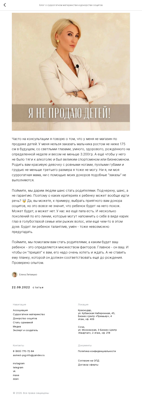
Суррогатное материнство (29, 314)
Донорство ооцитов (25, 318)
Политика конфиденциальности (97, 351)
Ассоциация (20, 310)
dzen (16, 378)
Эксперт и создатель (25, 330)
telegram (18, 367)
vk (14, 371)
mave (16, 375)
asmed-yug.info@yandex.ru (29, 355)
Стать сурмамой (23, 322)
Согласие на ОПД (88, 360)
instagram (19, 363)
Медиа (17, 326)
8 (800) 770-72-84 (23, 351)
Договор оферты (88, 364)
